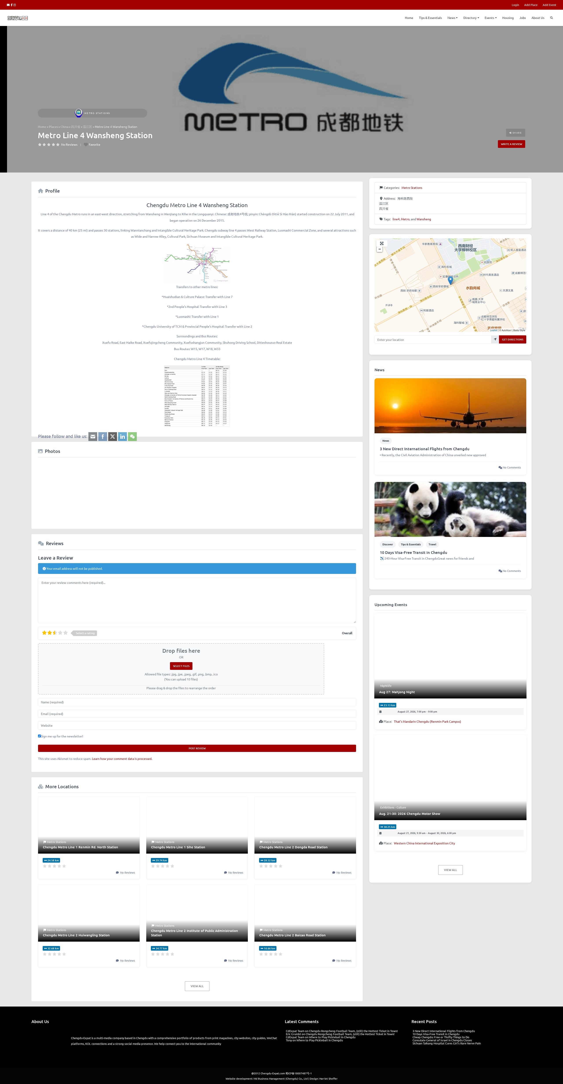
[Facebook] (12, 5)
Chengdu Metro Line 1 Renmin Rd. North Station (80, 847)
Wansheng (424, 219)
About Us (538, 18)
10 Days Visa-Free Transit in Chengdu (413, 552)
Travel (432, 544)
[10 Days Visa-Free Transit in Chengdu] (450, 509)
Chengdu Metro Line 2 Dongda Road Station (293, 847)
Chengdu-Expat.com (273, 1073)
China (64, 127)
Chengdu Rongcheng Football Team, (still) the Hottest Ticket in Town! (353, 1031)
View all (197, 986)
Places (53, 127)
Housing (508, 18)
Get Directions (512, 339)
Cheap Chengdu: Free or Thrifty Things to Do (441, 1037)
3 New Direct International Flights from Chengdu (425, 448)
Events (489, 18)
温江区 (87, 127)
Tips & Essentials (430, 18)
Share (517, 132)
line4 (396, 219)
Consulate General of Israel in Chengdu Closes (442, 1040)
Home (409, 18)
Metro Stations (97, 113)
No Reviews (69, 144)
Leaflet (493, 330)
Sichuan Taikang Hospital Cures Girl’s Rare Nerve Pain (447, 1043)
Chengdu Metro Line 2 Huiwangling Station (76, 935)
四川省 (75, 127)
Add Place (530, 5)
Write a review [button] (511, 144)
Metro (405, 219)
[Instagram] (14, 5)
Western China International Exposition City (424, 843)
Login (515, 5)
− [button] (379, 249)
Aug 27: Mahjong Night (397, 692)
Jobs (522, 18)
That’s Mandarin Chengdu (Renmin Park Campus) (427, 721)
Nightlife (385, 685)
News (451, 18)
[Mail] (9, 5)
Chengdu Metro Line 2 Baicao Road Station (292, 935)
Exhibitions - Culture (393, 807)
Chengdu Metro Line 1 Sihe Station (178, 847)
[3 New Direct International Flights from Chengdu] (450, 405)
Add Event (549, 5)
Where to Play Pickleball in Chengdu (332, 1037)
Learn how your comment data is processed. (122, 759)
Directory (470, 18)
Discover (387, 544)
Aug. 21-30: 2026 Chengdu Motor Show (409, 813)
